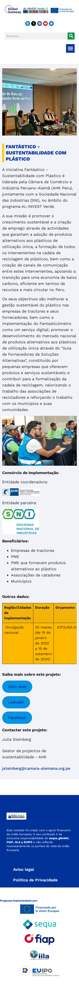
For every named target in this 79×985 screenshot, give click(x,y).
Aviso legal (23, 869)
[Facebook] (39, 23)
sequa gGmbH (58, 838)
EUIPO (28, 842)
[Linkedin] (27, 23)
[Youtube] (45, 23)
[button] (70, 48)
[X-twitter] (33, 23)
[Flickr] (51, 23)
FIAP (10, 842)
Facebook (17, 717)
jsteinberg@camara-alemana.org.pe (36, 768)
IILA (17, 842)
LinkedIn (16, 702)
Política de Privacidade (35, 880)
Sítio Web (17, 686)
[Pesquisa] (71, 36)
